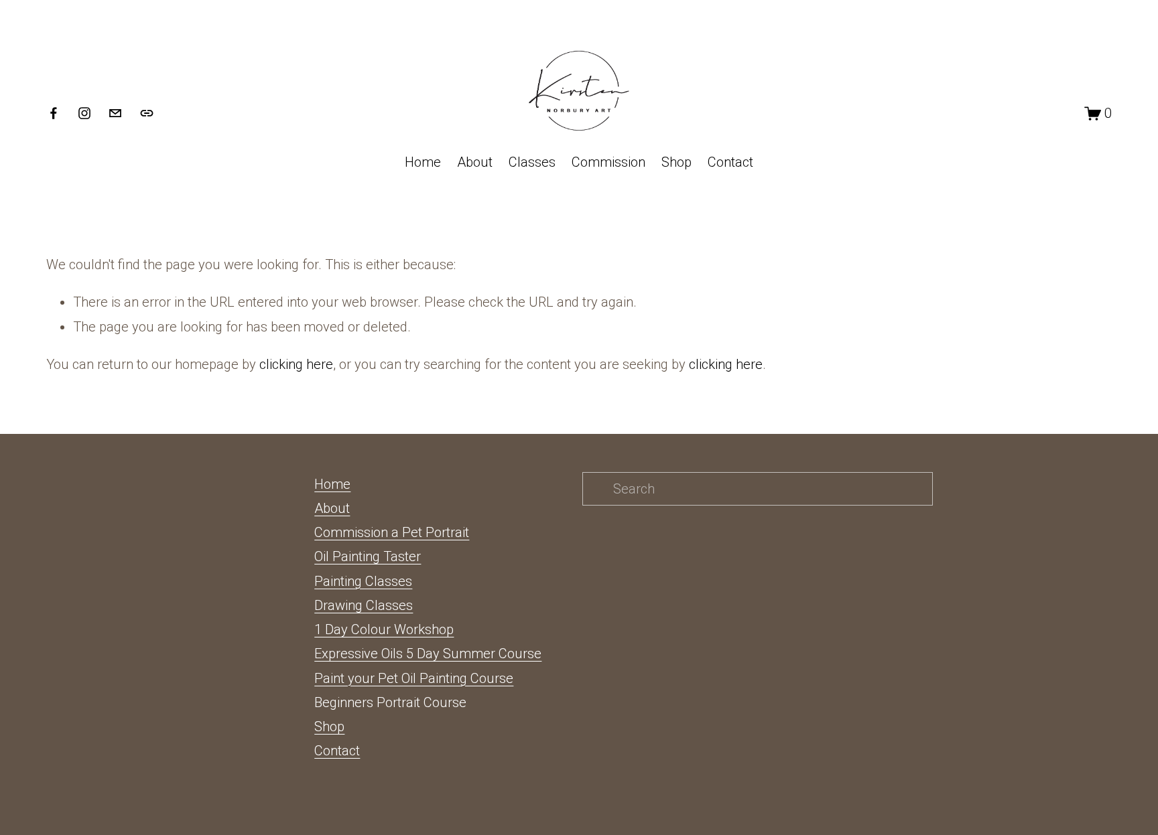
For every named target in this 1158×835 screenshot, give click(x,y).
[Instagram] (84, 113)
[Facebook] (53, 113)
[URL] (146, 113)
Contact (730, 162)
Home (423, 162)
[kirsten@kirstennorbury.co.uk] (115, 113)
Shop (676, 162)
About (475, 162)
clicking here (296, 364)
